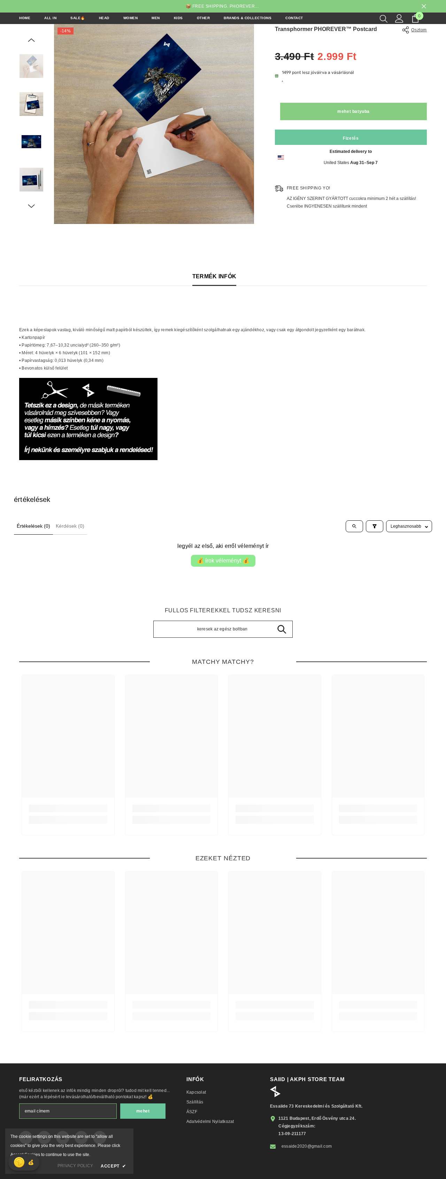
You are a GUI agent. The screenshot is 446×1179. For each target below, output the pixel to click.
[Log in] (399, 18)
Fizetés (351, 138)
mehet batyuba (353, 111)
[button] (31, 40)
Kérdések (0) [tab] (70, 526)
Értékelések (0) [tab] (33, 526)
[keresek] (383, 18)
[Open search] (354, 526)
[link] (68, 808)
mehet (143, 1111)
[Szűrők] (374, 526)
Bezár (424, 6)
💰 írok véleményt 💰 (223, 561)
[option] (154, 124)
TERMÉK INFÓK (214, 276)
